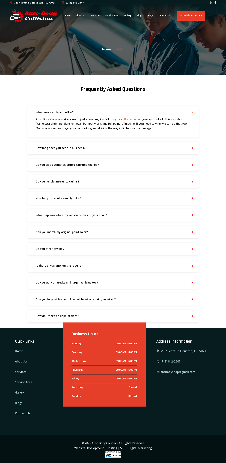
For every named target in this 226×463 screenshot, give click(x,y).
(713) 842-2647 (74, 2)
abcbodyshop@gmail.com (177, 372)
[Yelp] (210, 2)
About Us (81, 15)
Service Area (111, 15)
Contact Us (165, 15)
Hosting (112, 448)
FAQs (150, 15)
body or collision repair (125, 119)
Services (95, 15)
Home (67, 15)
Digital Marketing (140, 448)
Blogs (140, 15)
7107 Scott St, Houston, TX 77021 (34, 2)
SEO (123, 448)
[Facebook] (215, 2)
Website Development (89, 448)
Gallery (127, 15)
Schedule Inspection (191, 15)
